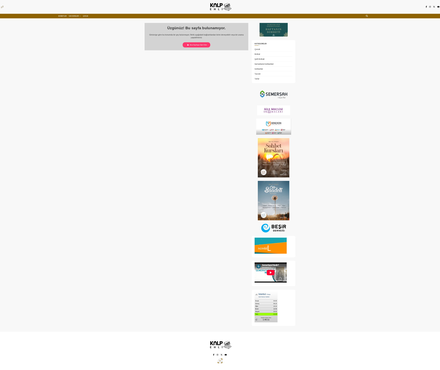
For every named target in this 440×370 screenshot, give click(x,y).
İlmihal (257, 54)
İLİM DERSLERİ (74, 16)
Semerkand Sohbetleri (264, 64)
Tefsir (257, 79)
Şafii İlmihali (259, 59)
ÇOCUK (85, 16)
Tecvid (257, 74)
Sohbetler (62, 16)
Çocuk (257, 49)
